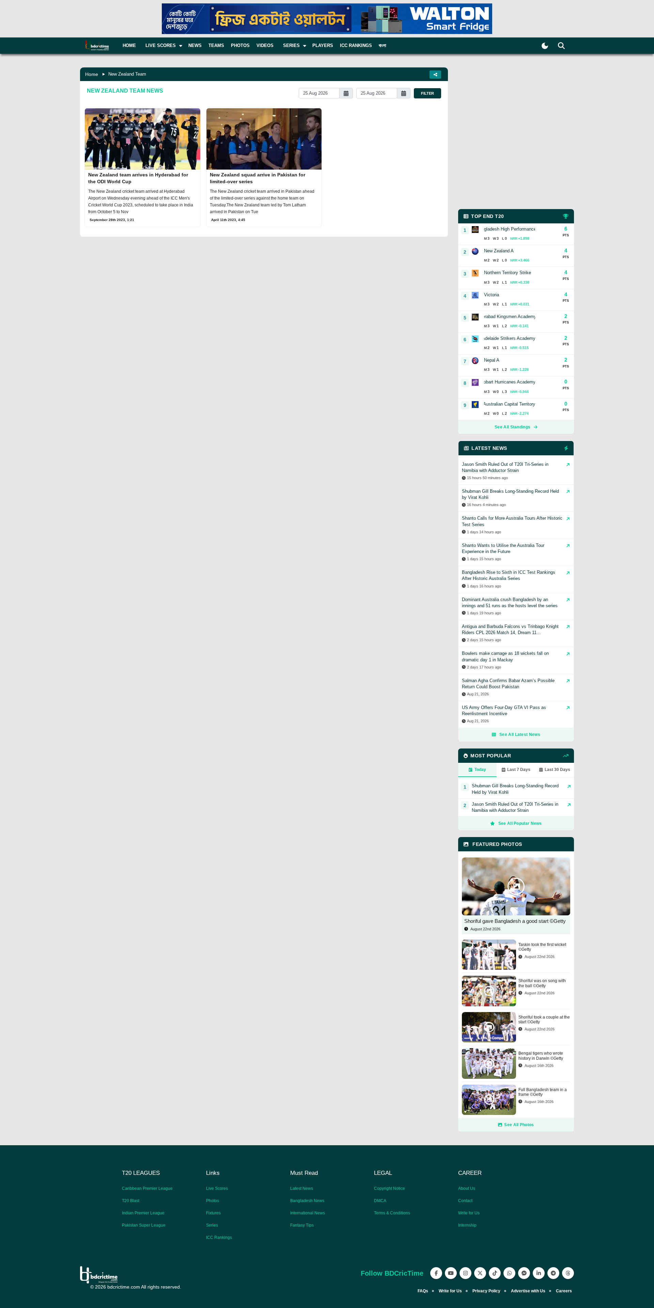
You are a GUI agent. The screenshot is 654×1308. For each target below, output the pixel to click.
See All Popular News (520, 823)
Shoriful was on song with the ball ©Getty (542, 983)
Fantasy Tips (302, 1225)
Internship (467, 1225)
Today (480, 769)
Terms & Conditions (392, 1213)
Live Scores (217, 1188)
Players (322, 45)
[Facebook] (436, 1273)
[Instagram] (465, 1273)
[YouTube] (451, 1273)
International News (307, 1213)
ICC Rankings (356, 45)
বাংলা (382, 45)
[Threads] (568, 1273)
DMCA (380, 1200)
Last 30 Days (557, 769)
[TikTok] (495, 1273)
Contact (465, 1200)
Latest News (301, 1188)
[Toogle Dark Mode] (545, 45)
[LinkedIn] (539, 1273)
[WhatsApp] (509, 1273)
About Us (466, 1188)
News (195, 45)
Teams (216, 45)
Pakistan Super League (144, 1225)
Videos (265, 45)
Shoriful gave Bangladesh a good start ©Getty (515, 921)
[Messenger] (524, 1273)
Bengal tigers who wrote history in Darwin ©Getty (540, 1055)
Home (129, 45)
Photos (240, 45)
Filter (427, 93)
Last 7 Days (518, 769)
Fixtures (213, 1213)
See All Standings (512, 427)
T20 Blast (130, 1200)
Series (212, 1225)
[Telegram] (553, 1273)
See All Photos (519, 1124)
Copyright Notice (389, 1188)
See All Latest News (519, 734)
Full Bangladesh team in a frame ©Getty (542, 1092)
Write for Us (469, 1213)
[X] (480, 1273)
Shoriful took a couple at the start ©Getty (544, 1019)
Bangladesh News (307, 1200)
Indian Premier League (143, 1213)
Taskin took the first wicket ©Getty (542, 947)
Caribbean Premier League (147, 1188)
